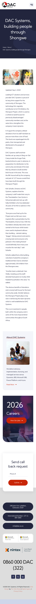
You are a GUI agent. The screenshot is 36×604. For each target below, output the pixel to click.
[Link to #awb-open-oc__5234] (31, 4)
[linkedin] (23, 577)
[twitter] (18, 577)
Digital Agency (26, 589)
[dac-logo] (9, 3)
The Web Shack (16, 589)
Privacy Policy (18, 591)
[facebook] (13, 577)
